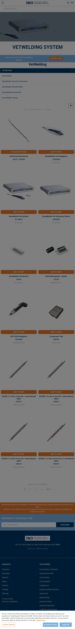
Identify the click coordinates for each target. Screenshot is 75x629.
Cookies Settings (9, 624)
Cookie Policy (40, 620)
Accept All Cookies (50, 624)
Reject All (65, 624)
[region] (37, 620)
